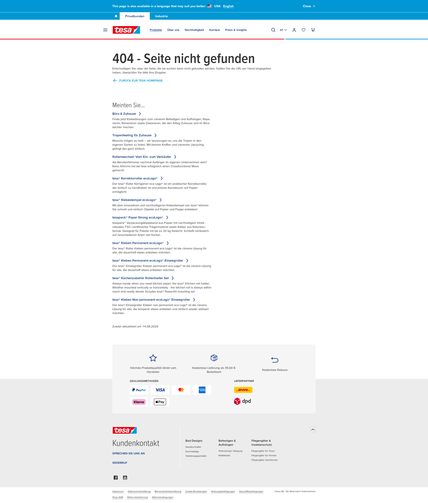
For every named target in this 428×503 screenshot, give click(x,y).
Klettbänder (224, 455)
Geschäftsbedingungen (251, 491)
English (228, 6)
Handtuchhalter (193, 447)
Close (307, 6)
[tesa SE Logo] (126, 30)
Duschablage (192, 451)
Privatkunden (134, 16)
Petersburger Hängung (230, 451)
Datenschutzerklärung (139, 491)
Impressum (118, 491)
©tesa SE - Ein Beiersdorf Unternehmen (295, 491)
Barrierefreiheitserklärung (168, 491)
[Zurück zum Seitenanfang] (313, 429)
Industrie (161, 16)
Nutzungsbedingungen (223, 491)
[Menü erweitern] (105, 30)
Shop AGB (117, 497)
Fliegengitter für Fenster (264, 455)
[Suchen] (273, 30)
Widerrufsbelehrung (137, 497)
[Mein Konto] (294, 30)
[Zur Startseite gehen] (116, 16)
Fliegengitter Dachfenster (264, 460)
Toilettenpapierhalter (196, 456)
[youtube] (125, 478)
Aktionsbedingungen (162, 497)
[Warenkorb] (313, 30)
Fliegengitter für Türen (263, 451)
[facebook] (115, 478)
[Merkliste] (303, 30)
